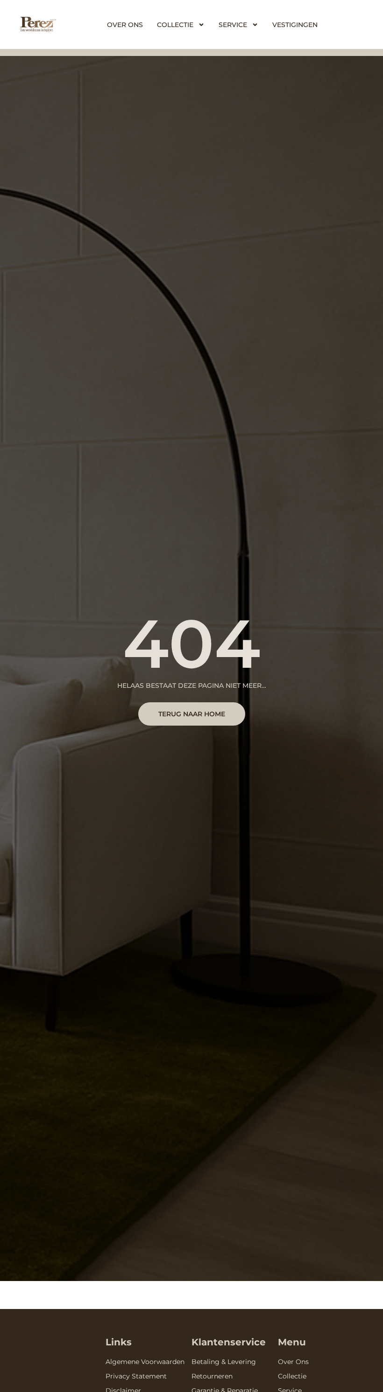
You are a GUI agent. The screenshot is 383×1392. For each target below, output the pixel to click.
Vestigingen (295, 25)
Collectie (175, 25)
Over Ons (125, 25)
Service (233, 25)
